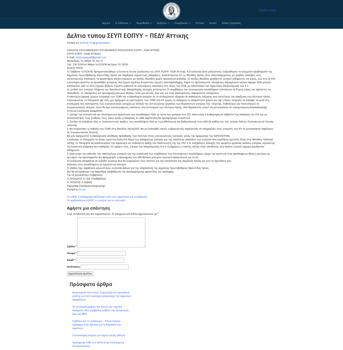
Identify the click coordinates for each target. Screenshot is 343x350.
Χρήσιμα (162, 23)
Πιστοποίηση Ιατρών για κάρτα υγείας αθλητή (98, 335)
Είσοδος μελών (267, 10)
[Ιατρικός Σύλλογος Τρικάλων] (171, 10)
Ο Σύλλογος (122, 23)
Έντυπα (199, 23)
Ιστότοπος (73, 266)
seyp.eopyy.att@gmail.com (91, 57)
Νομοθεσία (143, 23)
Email (71, 260)
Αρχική (106, 23)
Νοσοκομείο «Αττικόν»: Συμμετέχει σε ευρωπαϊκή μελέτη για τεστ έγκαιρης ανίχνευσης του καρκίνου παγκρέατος (101, 296)
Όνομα (72, 253)
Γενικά (82, 189)
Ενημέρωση (181, 23)
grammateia (103, 42)
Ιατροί (213, 23)
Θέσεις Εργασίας (231, 23)
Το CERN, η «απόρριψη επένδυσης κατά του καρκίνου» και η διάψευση (107, 196)
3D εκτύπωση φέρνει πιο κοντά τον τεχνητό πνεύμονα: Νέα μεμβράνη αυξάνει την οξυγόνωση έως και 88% (100, 310)
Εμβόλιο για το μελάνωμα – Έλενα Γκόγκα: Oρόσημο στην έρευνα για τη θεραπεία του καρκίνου (96, 325)
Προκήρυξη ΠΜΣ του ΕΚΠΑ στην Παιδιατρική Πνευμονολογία (98, 344)
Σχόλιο (71, 246)
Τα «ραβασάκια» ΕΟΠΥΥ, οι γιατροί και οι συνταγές (96, 200)
